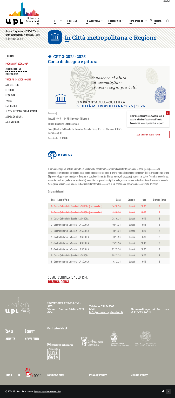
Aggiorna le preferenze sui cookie (47, 391)
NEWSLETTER (32, 339)
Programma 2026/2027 (24, 31)
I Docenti (114, 20)
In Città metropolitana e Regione (22, 33)
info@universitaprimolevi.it (106, 312)
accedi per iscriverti (148, 134)
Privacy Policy (98, 374)
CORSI (9, 331)
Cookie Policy (139, 374)
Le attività (93, 20)
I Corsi (72, 20)
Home (8, 31)
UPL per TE (137, 20)
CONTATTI (30, 331)
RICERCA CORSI (58, 281)
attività (10, 339)
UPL (56, 20)
